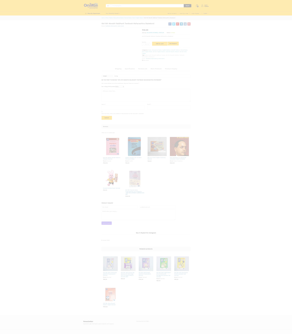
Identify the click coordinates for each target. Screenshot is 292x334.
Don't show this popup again (133, 176)
